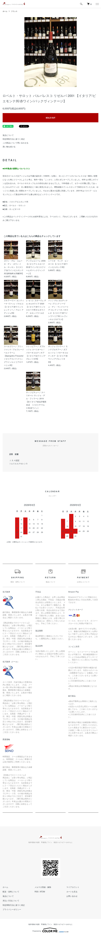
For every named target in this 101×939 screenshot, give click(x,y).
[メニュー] (97, 4)
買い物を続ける (9, 146)
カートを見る (71, 891)
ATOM (42, 891)
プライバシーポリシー (12, 909)
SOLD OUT (50, 117)
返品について (8, 135)
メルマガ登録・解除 (43, 887)
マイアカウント (72, 887)
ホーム (5, 11)
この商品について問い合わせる (15, 142)
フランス (14, 11)
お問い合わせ (71, 896)
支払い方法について (11, 900)
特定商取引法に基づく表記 (14, 139)
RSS (36, 891)
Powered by (36, 931)
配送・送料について (11, 891)
